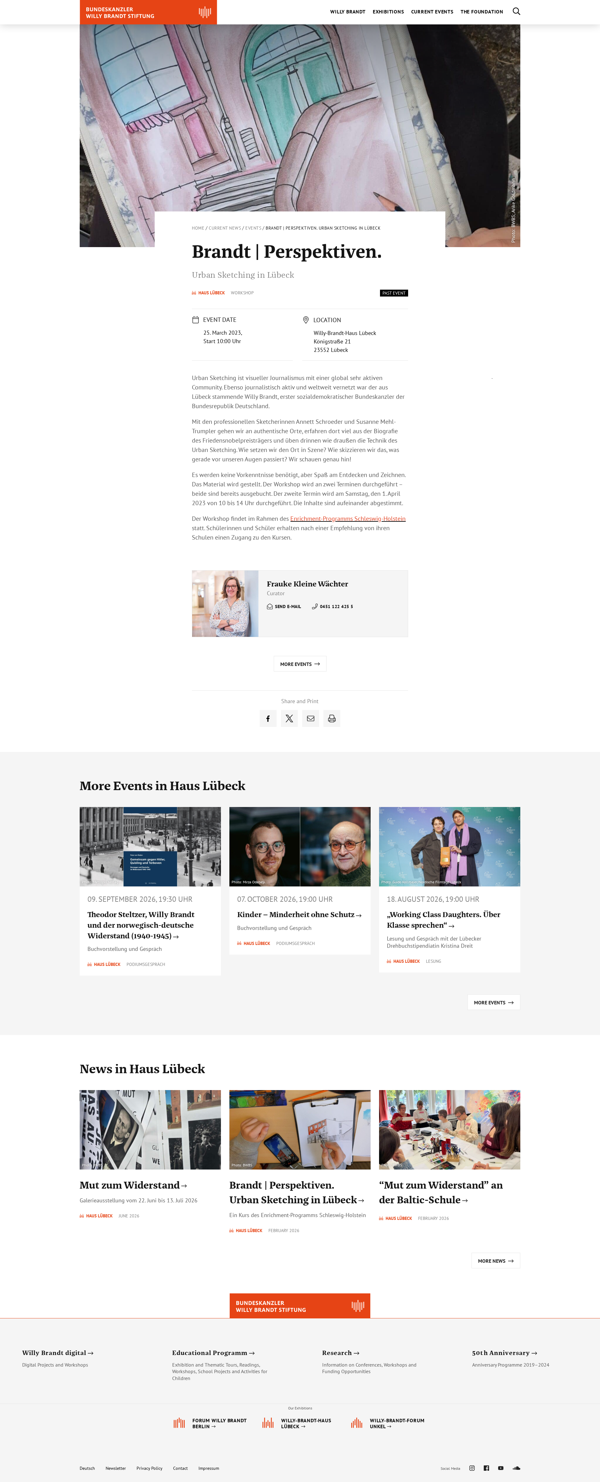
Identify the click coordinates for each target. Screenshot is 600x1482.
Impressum (208, 1468)
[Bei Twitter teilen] (289, 718)
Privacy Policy (149, 1468)
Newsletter (116, 1468)
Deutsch (87, 1468)
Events (253, 228)
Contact (180, 1468)
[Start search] (511, 12)
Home (198, 228)
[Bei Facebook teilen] (268, 718)
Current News (225, 228)
